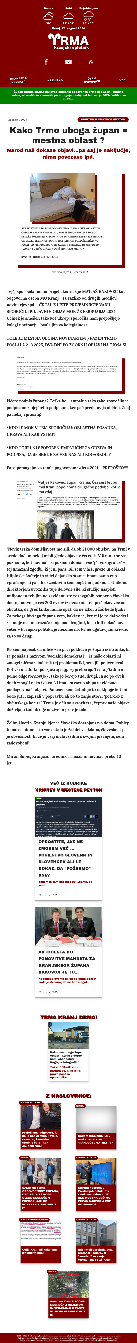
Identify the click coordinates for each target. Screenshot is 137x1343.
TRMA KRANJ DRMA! (68, 1017)
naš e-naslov (116, 1336)
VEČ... (123, 80)
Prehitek (55, 80)
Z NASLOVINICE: (68, 1095)
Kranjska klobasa (18, 80)
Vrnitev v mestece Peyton (103, 119)
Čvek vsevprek (92, 80)
